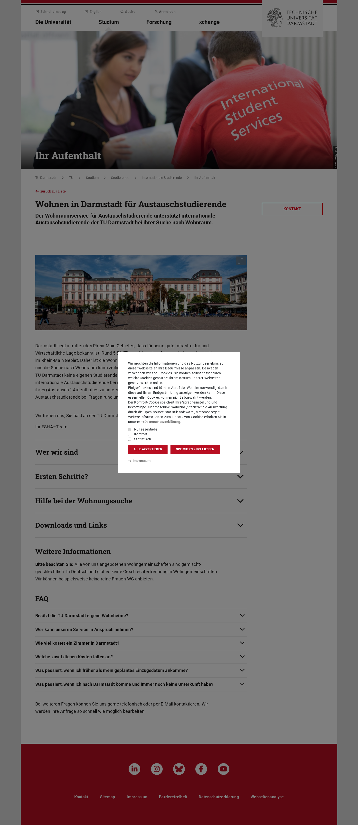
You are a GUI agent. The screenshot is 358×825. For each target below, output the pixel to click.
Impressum (142, 461)
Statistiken (142, 439)
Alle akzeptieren (148, 449)
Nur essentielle (145, 429)
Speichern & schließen (195, 449)
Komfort (140, 434)
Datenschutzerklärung (162, 422)
